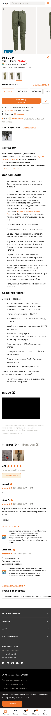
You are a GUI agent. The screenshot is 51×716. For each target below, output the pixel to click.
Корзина (25, 712)
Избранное (35, 712)
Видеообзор (17, 118)
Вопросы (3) (30, 444)
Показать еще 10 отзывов (12, 585)
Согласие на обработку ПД (13, 684)
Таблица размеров (41, 84)
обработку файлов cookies (17, 697)
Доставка (9, 111)
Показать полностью (10, 434)
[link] (3, 9)
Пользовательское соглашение (14, 680)
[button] (48, 3)
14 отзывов (29, 118)
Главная (6, 714)
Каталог (16, 714)
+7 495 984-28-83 (10, 646)
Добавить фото (29, 127)
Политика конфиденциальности (14, 688)
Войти (45, 714)
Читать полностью (9, 169)
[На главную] (5, 3)
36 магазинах (19, 114)
